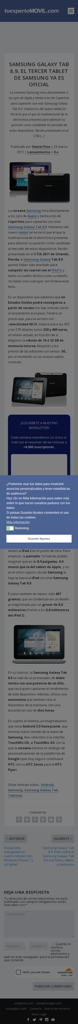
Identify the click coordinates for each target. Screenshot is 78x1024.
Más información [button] (18, 522)
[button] (10, 528)
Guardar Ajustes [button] (39, 538)
